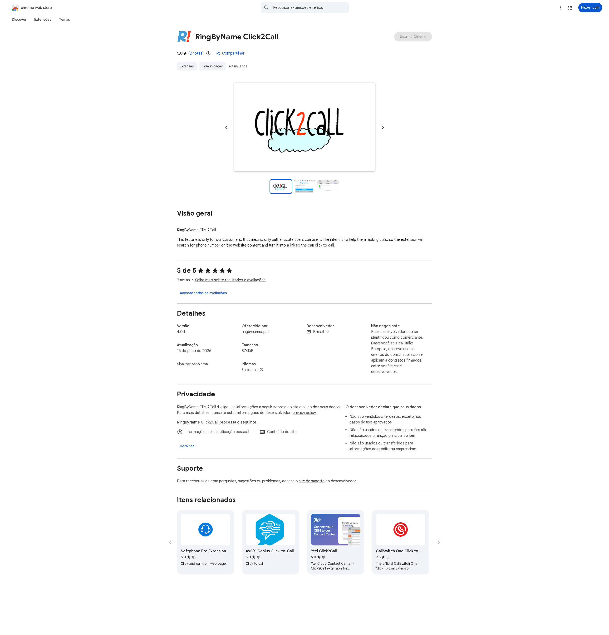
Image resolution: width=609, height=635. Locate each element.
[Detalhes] (187, 446)
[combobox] (311, 7)
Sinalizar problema (192, 364)
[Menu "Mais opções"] (560, 7)
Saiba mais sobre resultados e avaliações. (230, 280)
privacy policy (304, 412)
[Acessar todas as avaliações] (203, 293)
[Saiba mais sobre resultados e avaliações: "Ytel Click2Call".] (323, 557)
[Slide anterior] (226, 127)
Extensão (187, 66)
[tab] (19, 19)
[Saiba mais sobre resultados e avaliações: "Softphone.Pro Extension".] (193, 557)
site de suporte (311, 481)
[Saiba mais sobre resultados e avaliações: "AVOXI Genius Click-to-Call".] (258, 557)
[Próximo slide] (383, 127)
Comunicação (212, 66)
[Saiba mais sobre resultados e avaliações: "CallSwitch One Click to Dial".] (388, 557)
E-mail (318, 331)
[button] (570, 8)
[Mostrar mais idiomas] (261, 370)
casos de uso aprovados (370, 422)
